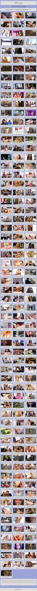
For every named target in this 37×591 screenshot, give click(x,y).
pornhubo (15, 2)
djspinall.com (17, 589)
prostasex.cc (11, 9)
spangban (21, 3)
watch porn (7, 9)
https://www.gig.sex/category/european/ (22, 9)
